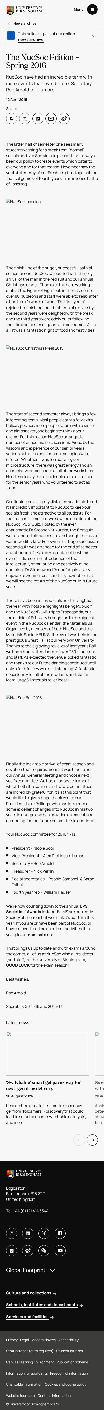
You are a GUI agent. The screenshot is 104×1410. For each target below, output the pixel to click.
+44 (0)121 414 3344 (30, 1211)
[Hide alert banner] (93, 36)
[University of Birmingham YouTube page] (60, 1250)
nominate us (40, 934)
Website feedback (20, 1395)
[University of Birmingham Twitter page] (43, 1233)
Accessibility (68, 1339)
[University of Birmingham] (24, 9)
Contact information (54, 1395)
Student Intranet (69, 1350)
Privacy (12, 1339)
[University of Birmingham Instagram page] (11, 1233)
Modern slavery (43, 1339)
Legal (24, 1339)
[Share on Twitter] (24, 118)
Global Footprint (25, 1270)
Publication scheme (72, 1362)
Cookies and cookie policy (65, 1384)
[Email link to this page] (51, 118)
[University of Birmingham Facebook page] (60, 1233)
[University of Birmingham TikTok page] (11, 1250)
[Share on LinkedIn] (37, 118)
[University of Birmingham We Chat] (43, 1250)
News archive (24, 23)
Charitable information (24, 1384)
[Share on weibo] (64, 118)
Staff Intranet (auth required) (30, 1350)
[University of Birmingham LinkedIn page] (27, 1233)
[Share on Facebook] (11, 118)
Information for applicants (27, 1373)
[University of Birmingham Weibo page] (27, 1250)
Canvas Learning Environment (30, 1362)
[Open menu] (92, 9)
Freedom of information (69, 1373)
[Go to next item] (92, 1140)
